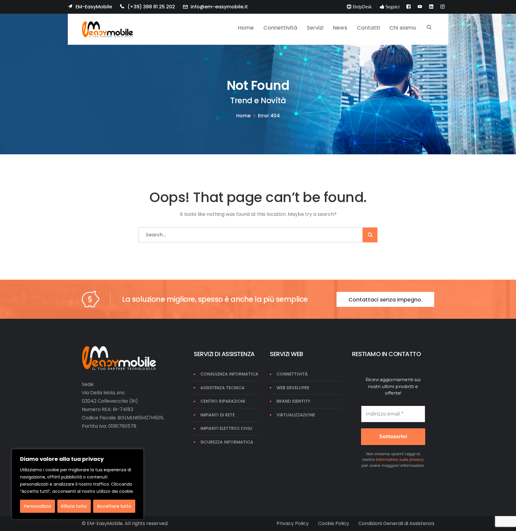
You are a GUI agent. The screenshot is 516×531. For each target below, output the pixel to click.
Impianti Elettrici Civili (226, 428)
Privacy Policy (293, 523)
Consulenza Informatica (229, 374)
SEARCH (429, 28)
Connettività (292, 374)
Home (243, 115)
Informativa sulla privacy (400, 459)
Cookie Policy (333, 523)
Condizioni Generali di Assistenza (396, 523)
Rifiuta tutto (74, 506)
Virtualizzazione (296, 415)
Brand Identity (293, 401)
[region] (77, 484)
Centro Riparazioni (222, 401)
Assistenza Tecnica (222, 388)
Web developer (293, 388)
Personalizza (37, 506)
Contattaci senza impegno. (385, 299)
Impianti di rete (217, 415)
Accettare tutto (114, 506)
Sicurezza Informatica (226, 442)
